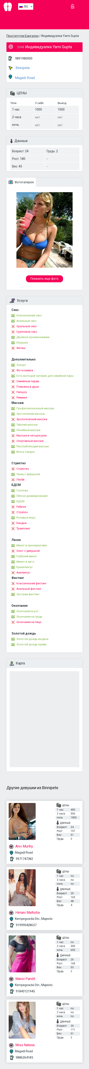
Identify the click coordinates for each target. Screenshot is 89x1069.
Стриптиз (22, 468)
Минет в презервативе (31, 545)
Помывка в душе (27, 386)
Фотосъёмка (24, 370)
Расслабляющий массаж (32, 446)
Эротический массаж (30, 413)
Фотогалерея (24, 182)
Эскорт (21, 365)
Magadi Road (24, 78)
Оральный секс (26, 326)
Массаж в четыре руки (31, 435)
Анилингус (23, 572)
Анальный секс (26, 320)
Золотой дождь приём (31, 644)
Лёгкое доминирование (32, 495)
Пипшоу (21, 392)
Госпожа (22, 490)
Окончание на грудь (29, 616)
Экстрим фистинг (28, 594)
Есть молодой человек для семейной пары (45, 375)
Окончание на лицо (28, 622)
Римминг (21, 397)
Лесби (20, 479)
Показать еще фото (44, 278)
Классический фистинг (31, 583)
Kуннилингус (24, 567)
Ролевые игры (25, 517)
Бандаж (21, 523)
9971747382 (24, 859)
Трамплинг (23, 528)
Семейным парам (27, 381)
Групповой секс (26, 331)
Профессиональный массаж (35, 408)
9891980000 (23, 58)
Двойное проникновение (32, 337)
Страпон (22, 512)
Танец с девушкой (28, 474)
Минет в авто (25, 561)
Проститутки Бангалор (22, 36)
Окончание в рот (27, 611)
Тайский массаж (27, 424)
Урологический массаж (31, 419)
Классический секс (29, 315)
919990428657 (26, 925)
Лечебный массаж (28, 430)
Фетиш (20, 348)
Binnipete (22, 68)
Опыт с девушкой (28, 550)
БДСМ (20, 501)
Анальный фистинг (28, 588)
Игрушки (22, 342)
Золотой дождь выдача (32, 639)
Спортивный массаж (30, 441)
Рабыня (21, 506)
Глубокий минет (26, 556)
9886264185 (24, 1057)
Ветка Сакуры (25, 451)
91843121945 (25, 991)
